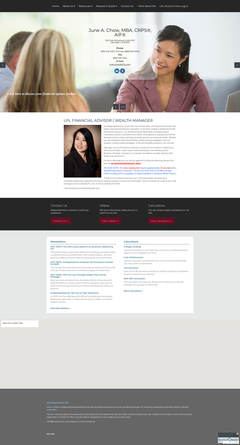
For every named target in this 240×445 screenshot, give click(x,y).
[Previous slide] (3, 65)
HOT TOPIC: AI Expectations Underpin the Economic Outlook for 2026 (81, 263)
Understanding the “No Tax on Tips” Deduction (74, 293)
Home (55, 6)
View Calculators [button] (160, 221)
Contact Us (127, 6)
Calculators (131, 241)
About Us (68, 6)
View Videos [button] (109, 221)
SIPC (55, 410)
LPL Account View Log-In (174, 6)
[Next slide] (237, 65)
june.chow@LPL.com (120, 64)
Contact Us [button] (59, 221)
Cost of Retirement (133, 257)
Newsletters (58, 241)
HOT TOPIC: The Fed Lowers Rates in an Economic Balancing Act (81, 248)
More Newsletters (60, 308)
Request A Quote (105, 6)
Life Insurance (131, 268)
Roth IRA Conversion (134, 278)
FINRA (49, 410)
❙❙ (122, 107)
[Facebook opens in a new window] (122, 71)
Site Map (51, 434)
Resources (84, 6)
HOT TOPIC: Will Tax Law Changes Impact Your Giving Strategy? (78, 276)
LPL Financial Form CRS (57, 402)
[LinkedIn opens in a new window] (116, 71)
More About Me (147, 6)
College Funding (132, 247)
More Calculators (133, 291)
